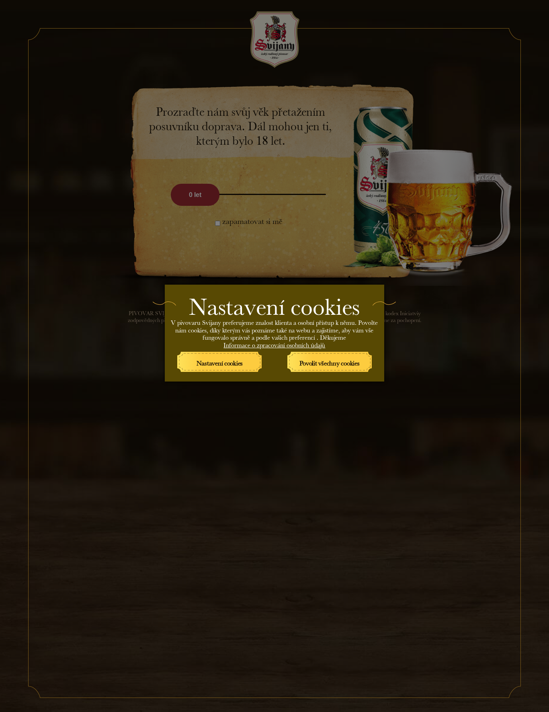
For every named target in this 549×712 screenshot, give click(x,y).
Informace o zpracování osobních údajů (274, 344)
